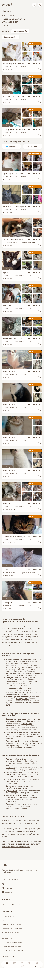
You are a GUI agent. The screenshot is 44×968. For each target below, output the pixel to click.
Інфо (8, 705)
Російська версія (8, 916)
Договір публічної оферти (12, 950)
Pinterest (34, 146)
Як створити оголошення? (12, 924)
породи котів (22, 699)
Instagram (9, 884)
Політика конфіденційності (13, 942)
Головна (7, 11)
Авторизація (7, 938)
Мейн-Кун (10, 768)
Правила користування (11, 946)
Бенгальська (12, 779)
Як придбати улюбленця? (12, 928)
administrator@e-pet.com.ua (16, 904)
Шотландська (12, 772)
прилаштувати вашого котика (16, 847)
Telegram (12, 146)
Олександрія (18, 31)
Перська (10, 804)
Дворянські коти (13, 759)
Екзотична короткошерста (18, 795)
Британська (11, 791)
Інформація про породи (11, 932)
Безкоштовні (9, 37)
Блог (4, 920)
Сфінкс (9, 786)
